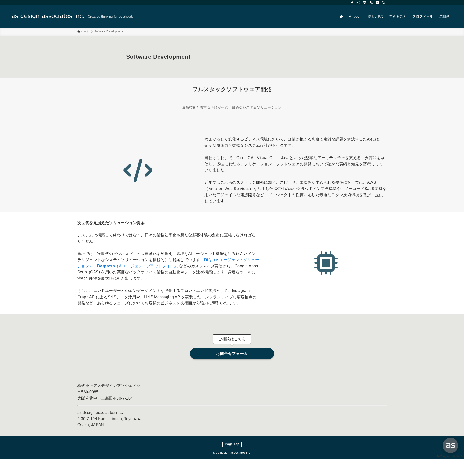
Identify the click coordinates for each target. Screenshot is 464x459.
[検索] (383, 2)
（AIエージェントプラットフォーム (137, 266)
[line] (365, 2)
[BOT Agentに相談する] (450, 445)
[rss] (371, 2)
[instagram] (358, 2)
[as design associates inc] (48, 16)
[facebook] (352, 2)
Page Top (232, 444)
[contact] (377, 2)
